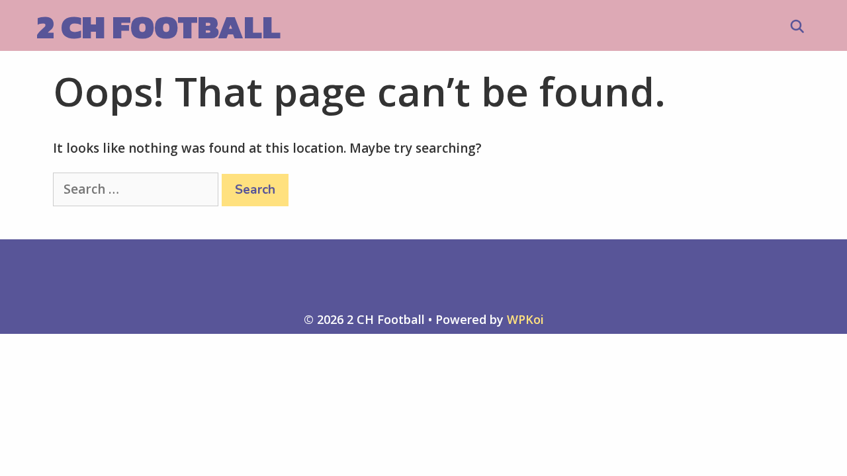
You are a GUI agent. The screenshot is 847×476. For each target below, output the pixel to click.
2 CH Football (158, 27)
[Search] (797, 27)
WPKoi (525, 319)
